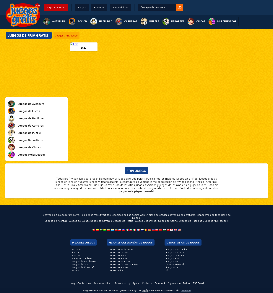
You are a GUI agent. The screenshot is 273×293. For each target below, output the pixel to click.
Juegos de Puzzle (123, 220)
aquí (144, 290)
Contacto (147, 283)
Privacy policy (122, 283)
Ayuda (136, 283)
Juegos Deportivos (145, 220)
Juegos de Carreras (101, 220)
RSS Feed (198, 283)
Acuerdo (186, 290)
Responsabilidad (102, 283)
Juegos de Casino (168, 220)
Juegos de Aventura (56, 220)
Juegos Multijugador (216, 220)
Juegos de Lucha (78, 220)
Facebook (160, 283)
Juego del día (120, 7)
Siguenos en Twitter (179, 283)
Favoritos (99, 7)
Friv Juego (72, 35)
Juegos (82, 7)
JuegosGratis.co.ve (80, 283)
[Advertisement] (36, 68)
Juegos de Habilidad (190, 220)
